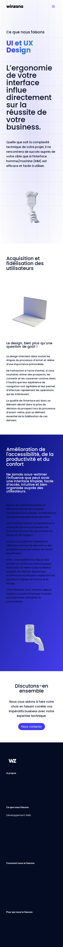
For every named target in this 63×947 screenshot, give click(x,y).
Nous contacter (31, 726)
